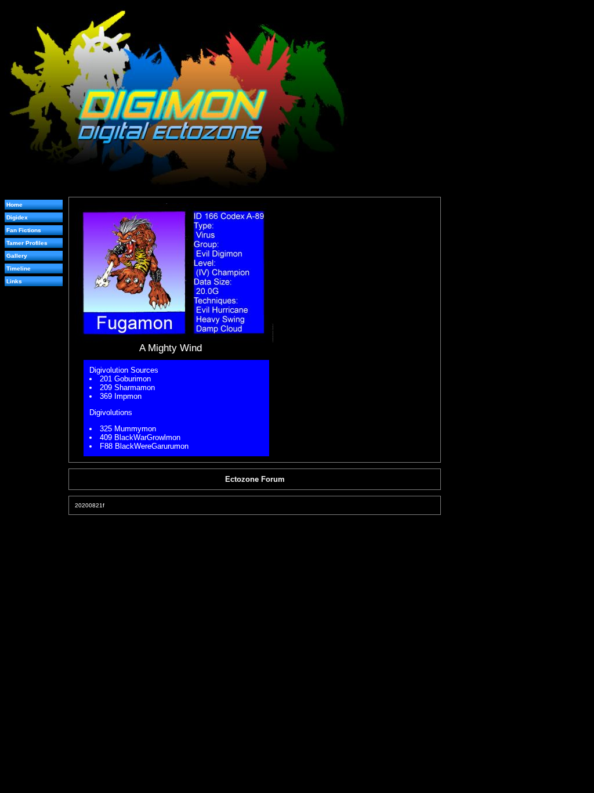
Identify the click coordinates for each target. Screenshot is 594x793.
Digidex (17, 217)
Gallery (16, 256)
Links (14, 281)
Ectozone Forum (255, 479)
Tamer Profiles (27, 243)
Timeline (18, 268)
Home (14, 204)
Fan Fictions (23, 230)
